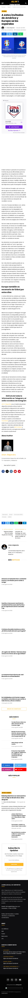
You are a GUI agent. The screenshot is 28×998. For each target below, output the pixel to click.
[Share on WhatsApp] (20, 34)
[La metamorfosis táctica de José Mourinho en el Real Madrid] (14, 666)
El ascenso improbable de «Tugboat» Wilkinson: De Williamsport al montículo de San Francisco (19, 754)
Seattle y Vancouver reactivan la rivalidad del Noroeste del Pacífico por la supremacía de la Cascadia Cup (13, 605)
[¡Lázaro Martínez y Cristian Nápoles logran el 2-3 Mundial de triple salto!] (6, 816)
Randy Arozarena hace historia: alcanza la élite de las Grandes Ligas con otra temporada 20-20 (19, 734)
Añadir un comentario (14, 709)
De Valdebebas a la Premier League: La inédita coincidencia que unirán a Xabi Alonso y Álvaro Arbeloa (14, 699)
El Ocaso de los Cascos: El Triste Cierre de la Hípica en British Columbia (14, 952)
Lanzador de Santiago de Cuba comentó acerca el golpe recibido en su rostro (20, 535)
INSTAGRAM (18, 427)
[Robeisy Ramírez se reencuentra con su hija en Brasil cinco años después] (14, 787)
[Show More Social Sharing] (24, 34)
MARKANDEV (5, 993)
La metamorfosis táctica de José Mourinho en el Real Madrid (12, 675)
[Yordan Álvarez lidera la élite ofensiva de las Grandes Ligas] (6, 724)
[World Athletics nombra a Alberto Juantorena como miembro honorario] (6, 834)
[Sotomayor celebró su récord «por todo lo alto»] (6, 826)
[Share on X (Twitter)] (9, 34)
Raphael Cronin (7, 961)
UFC (3, 938)
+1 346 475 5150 (12, 908)
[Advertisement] (14, 151)
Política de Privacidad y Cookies (10, 914)
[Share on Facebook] (4, 34)
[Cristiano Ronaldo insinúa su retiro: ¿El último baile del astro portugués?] (14, 620)
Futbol (4, 11)
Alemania (4, 514)
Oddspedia (18, 984)
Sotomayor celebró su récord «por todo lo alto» (19, 825)
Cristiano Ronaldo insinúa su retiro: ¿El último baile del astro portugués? (14, 630)
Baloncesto (5, 936)
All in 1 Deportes (6, 404)
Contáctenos (5, 917)
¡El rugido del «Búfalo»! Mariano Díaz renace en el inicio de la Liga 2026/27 (14, 653)
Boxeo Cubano (6, 792)
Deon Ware (6, 950)
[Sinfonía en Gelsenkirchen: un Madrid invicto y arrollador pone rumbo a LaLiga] (14, 570)
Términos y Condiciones (8, 916)
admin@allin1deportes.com (12, 906)
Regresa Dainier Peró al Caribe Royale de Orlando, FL (7, 534)
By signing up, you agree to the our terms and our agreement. (14, 870)
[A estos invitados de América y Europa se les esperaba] (14, 45)
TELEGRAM (5, 421)
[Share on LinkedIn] (15, 34)
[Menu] (3, 3)
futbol (9, 517)
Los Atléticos (5, 929)
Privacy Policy (18, 870)
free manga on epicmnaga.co (10, 966)
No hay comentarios (8, 30)
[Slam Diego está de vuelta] (6, 745)
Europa (4, 517)
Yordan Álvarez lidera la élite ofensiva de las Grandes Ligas (19, 723)
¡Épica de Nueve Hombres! (10, 958)
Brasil (10, 514)
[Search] (25, 3)
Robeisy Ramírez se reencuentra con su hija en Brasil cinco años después (14, 798)
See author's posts (9, 465)
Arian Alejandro (11, 28)
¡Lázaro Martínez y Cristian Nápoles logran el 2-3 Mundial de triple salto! (19, 816)
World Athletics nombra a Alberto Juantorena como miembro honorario (19, 835)
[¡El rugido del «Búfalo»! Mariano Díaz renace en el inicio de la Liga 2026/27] (14, 643)
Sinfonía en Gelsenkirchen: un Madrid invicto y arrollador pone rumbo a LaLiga (14, 580)
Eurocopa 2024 (18, 514)
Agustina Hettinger (8, 956)
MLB (3, 931)
